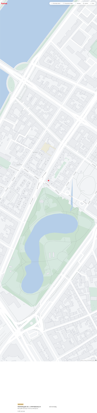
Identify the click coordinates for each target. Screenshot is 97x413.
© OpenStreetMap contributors (91, 360)
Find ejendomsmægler (68, 3)
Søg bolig (78, 3)
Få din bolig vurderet (56, 3)
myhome (86, 3)
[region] (48, 180)
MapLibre (82, 360)
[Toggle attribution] (95, 360)
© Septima (85, 360)
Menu (93, 3)
